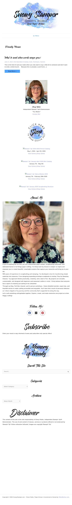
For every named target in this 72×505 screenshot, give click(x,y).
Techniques (36, 62)
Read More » (12, 71)
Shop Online (41, 153)
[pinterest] (43, 313)
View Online (32, 153)
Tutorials (42, 62)
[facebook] (30, 313)
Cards (30, 62)
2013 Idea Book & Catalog (21, 62)
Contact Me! (36, 114)
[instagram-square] (36, 313)
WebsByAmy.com (64, 497)
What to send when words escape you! (23, 58)
